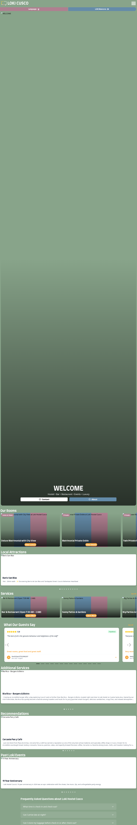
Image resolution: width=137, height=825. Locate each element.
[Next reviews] (130, 645)
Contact (45, 499)
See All (133, 594)
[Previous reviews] (7, 645)
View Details (91, 544)
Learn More (31, 615)
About (94, 499)
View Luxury (30, 544)
